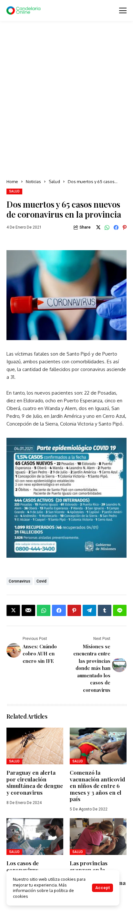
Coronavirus (19, 581)
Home (12, 181)
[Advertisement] (66, 100)
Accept (102, 887)
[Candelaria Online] (24, 10)
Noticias (33, 181)
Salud (54, 181)
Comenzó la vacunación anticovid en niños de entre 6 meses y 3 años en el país (97, 785)
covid (41, 581)
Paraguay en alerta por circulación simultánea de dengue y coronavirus (34, 782)
